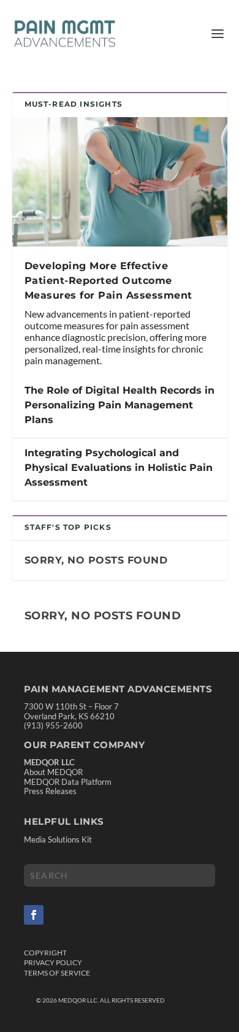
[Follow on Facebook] (34, 915)
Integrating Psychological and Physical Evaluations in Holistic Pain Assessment (119, 467)
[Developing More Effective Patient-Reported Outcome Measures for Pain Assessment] (119, 182)
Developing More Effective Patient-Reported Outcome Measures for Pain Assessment (108, 280)
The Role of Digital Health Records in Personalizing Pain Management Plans (119, 405)
